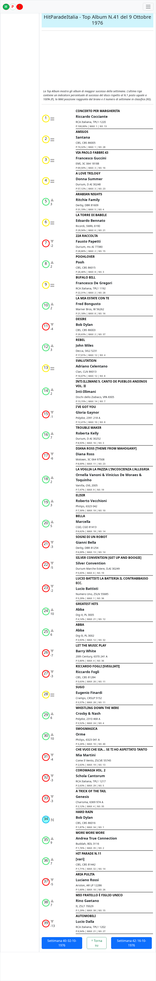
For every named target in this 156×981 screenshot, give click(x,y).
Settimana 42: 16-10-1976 (131, 943)
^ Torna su (96, 943)
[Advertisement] (97, 60)
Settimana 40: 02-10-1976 (61, 943)
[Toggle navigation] (148, 6)
